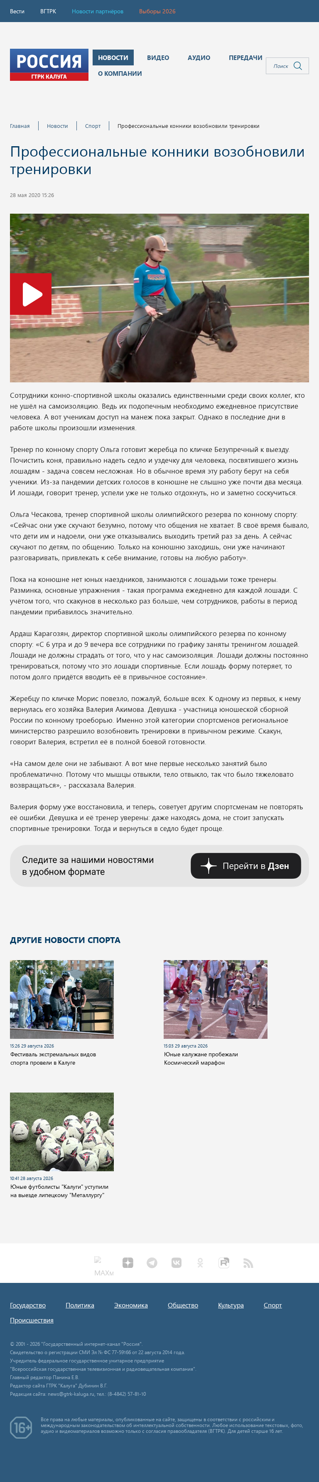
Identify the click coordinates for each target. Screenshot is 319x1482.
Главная (20, 125)
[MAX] (103, 1263)
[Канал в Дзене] (159, 864)
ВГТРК (48, 11)
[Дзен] (127, 1263)
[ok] (200, 1263)
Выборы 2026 (157, 11)
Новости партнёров (97, 11)
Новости (57, 125)
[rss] (248, 1263)
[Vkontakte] (176, 1263)
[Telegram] (152, 1263)
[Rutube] (224, 1263)
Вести (17, 11)
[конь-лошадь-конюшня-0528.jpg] (159, 300)
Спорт (93, 125)
